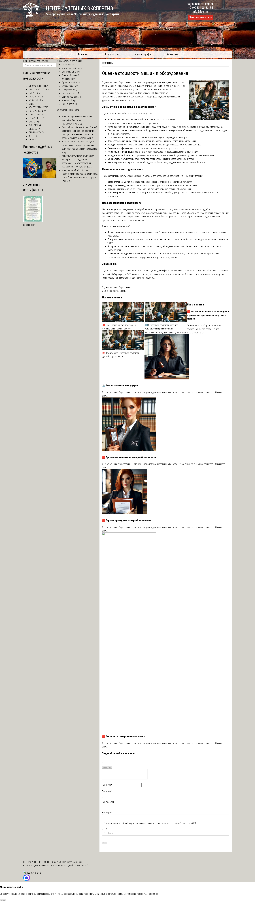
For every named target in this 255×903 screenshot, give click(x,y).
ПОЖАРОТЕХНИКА (37, 111)
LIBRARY (32, 139)
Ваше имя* (107, 791)
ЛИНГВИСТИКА (36, 132)
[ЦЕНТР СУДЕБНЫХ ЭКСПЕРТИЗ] (31, 17)
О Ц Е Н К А (34, 103)
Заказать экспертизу (200, 17)
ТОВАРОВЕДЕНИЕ (37, 118)
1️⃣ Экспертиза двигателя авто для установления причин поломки (161, 327)
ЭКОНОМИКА (35, 125)
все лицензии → (31, 224)
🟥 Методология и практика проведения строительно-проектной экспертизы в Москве (208, 315)
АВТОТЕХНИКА (107, 63)
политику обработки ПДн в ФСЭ (181, 823)
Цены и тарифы (142, 54)
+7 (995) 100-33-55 (200, 8)
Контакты (172, 54)
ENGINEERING (35, 93)
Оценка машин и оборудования (116, 287)
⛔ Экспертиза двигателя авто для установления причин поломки (119, 327)
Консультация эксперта (67, 109)
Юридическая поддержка (35, 61)
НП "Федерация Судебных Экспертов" (69, 865)
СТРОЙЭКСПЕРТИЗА (38, 85)
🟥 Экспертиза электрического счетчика (123, 736)
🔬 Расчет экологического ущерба (120, 385)
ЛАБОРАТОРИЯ (36, 96)
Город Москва (68, 64)
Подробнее (152, 893)
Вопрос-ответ (113, 54)
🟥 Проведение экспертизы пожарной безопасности (129, 457)
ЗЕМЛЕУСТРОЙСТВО (38, 107)
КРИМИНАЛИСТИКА (39, 89)
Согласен (3, 900)
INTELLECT (34, 136)
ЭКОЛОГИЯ (34, 121)
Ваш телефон (108, 802)
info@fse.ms (200, 11)
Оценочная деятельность (114, 290)
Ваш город (107, 812)
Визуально (105, 767)
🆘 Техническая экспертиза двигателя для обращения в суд (120, 355)
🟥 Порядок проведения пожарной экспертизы (126, 520)
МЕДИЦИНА (34, 128)
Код (110, 767)
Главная (82, 54)
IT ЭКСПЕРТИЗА (36, 114)
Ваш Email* (107, 785)
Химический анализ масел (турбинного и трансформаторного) (77, 120)
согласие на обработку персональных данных (132, 823)
